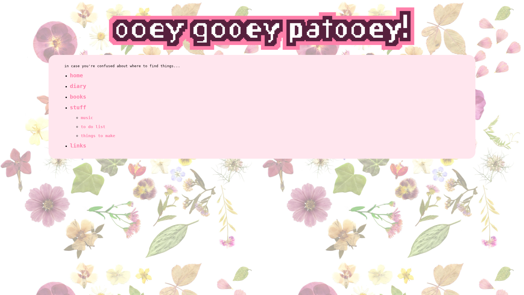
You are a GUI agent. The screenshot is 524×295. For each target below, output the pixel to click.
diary (78, 86)
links (78, 146)
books (78, 97)
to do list (93, 126)
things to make (98, 135)
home (76, 75)
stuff (78, 107)
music (87, 117)
